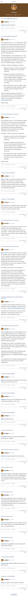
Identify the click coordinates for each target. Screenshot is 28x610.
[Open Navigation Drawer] (1, 1)
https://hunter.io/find (6, 100)
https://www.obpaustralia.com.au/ (16, 308)
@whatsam (4, 473)
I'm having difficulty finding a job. (9, 18)
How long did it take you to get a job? (10, 114)
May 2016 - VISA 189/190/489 (8, 172)
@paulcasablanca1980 (6, 563)
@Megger (3, 399)
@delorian (3, 456)
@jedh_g (3, 179)
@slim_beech (4, 252)
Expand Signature (22, 30)
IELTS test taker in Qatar (7, 430)
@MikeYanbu (9, 332)
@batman (3, 25)
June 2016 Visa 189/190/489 (8, 557)
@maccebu (3, 522)
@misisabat (4, 436)
